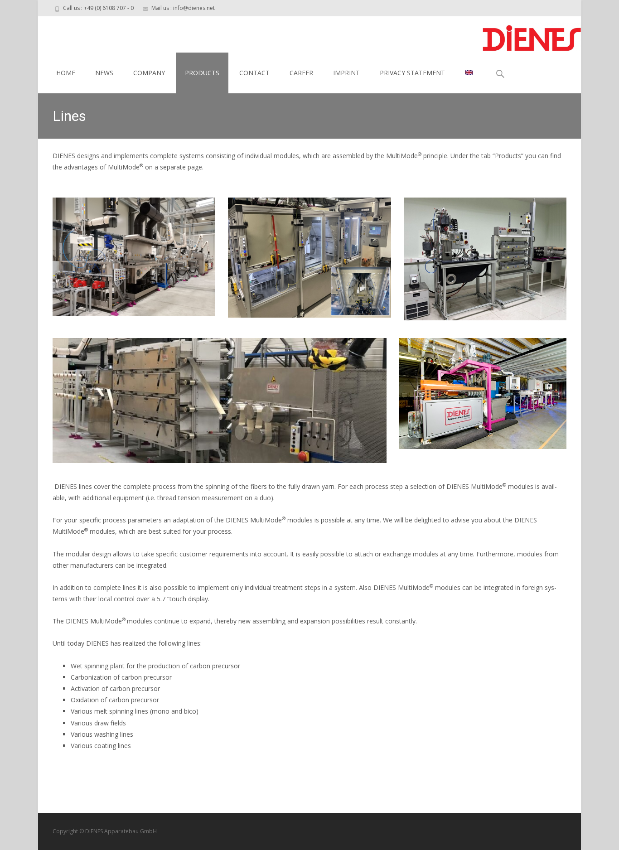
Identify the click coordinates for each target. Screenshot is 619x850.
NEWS (104, 72)
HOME (65, 72)
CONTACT (254, 72)
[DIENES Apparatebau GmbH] (524, 34)
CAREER (301, 72)
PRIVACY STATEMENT (412, 72)
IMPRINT (346, 72)
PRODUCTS (202, 72)
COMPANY (149, 72)
